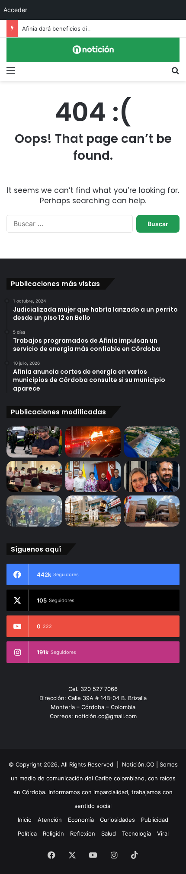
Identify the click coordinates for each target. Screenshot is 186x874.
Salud (108, 833)
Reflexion (82, 833)
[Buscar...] (175, 70)
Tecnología (136, 833)
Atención (50, 819)
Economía (81, 819)
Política (27, 833)
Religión (53, 833)
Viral (163, 833)
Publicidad (154, 819)
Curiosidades (117, 819)
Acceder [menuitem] (15, 9)
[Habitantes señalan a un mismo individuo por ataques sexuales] (34, 511)
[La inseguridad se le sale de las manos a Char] (34, 442)
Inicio (25, 819)
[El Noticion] (93, 50)
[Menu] (10, 70)
